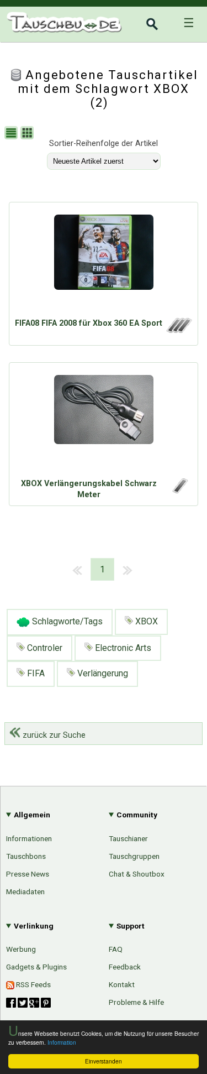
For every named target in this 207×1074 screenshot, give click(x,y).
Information (61, 1042)
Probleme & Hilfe (136, 1002)
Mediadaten (25, 891)
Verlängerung (101, 673)
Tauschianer (128, 838)
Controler (43, 648)
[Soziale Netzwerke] (28, 1003)
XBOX (145, 621)
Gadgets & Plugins (36, 966)
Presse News (27, 873)
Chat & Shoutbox (136, 873)
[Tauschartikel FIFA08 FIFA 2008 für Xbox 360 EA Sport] (103, 262)
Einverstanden (103, 1061)
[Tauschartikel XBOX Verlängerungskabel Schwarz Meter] (103, 423)
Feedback (125, 966)
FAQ (116, 949)
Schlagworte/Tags (66, 621)
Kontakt (122, 984)
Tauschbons (26, 856)
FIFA (35, 673)
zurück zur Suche (53, 735)
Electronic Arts (122, 648)
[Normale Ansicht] (12, 134)
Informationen (29, 838)
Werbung (21, 949)
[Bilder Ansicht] (28, 134)
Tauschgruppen (134, 856)
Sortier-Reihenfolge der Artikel (103, 143)
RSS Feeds (32, 984)
